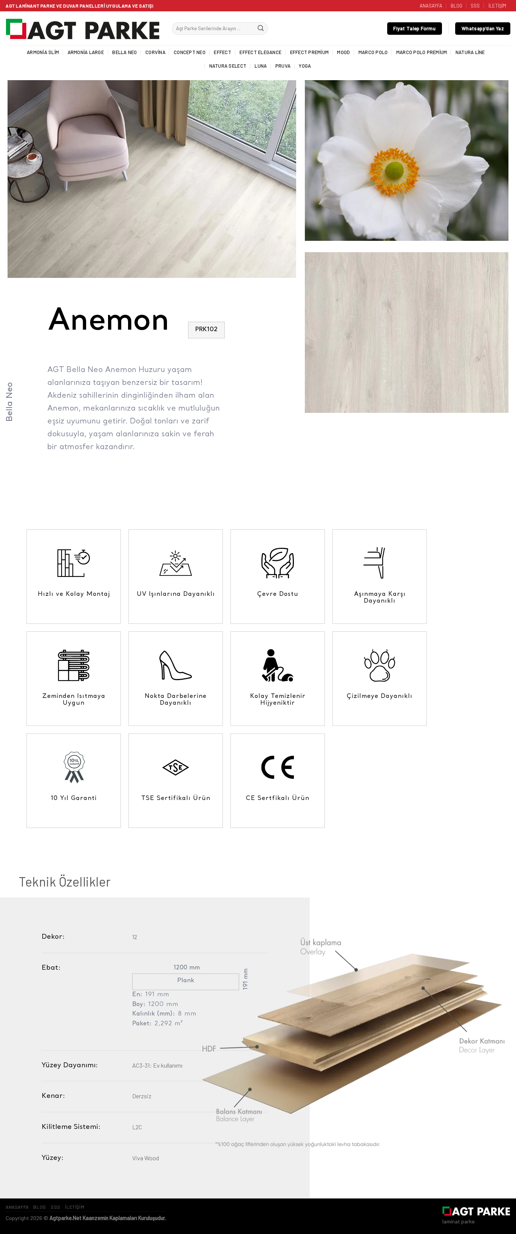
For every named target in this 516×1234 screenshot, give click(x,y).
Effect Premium (309, 52)
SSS (475, 6)
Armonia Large (86, 52)
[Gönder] (260, 28)
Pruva (282, 66)
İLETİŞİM (497, 6)
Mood (343, 52)
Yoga (305, 66)
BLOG (456, 6)
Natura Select (227, 66)
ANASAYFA (431, 6)
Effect (222, 52)
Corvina (155, 52)
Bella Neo (124, 52)
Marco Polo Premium (421, 52)
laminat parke (458, 1221)
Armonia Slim (43, 52)
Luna (261, 66)
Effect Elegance (260, 52)
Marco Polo (373, 52)
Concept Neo (189, 52)
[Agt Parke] (83, 28)
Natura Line (470, 52)
